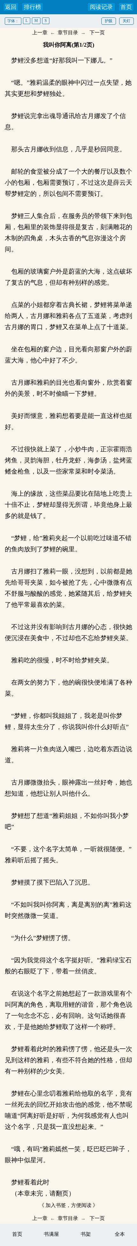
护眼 (108, 21)
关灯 (126, 21)
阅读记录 (101, 7)
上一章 (39, 32)
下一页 (97, 32)
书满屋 (51, 1234)
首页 (126, 7)
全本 (120, 1234)
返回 (11, 7)
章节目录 (68, 32)
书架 (86, 1234)
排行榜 (32, 7)
